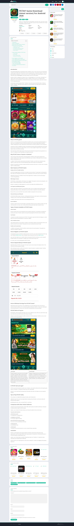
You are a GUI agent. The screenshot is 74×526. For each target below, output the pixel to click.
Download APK (15, 17)
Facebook (22, 33)
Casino (60, 1)
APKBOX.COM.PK (21, 26)
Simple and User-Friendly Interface (18, 46)
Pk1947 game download (21, 482)
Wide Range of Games (17, 47)
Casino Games (16, 53)
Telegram (39, 33)
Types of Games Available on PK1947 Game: (19, 52)
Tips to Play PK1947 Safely (17, 63)
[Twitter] (53, 5)
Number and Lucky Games (17, 56)
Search (63, 9)
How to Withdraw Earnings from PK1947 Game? (20, 60)
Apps (53, 1)
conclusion (14, 65)
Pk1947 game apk (13, 482)
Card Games (15, 54)
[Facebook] (51, 5)
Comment (12, 492)
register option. (41, 235)
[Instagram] (55, 5)
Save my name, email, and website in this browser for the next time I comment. (23, 517)
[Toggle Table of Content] (25, 41)
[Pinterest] (60, 5)
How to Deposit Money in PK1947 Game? (19, 59)
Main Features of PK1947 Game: (17, 45)
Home (20, 9)
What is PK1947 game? (16, 43)
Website (12, 513)
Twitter (28, 33)
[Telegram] (62, 5)
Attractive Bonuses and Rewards (18, 49)
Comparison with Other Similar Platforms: (19, 64)
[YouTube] (58, 5)
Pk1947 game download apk (31, 482)
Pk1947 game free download (41, 482)
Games (56, 1)
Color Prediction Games (17, 55)
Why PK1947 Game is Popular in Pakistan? (19, 44)
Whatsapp (45, 33)
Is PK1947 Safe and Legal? (16, 62)
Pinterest (34, 33)
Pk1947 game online (14, 484)
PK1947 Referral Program (16, 61)
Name (12, 504)
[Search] (47, 5)
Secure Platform (16, 50)
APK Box (19, 524)
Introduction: (15, 42)
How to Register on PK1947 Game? (18, 58)
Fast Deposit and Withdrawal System (18, 48)
